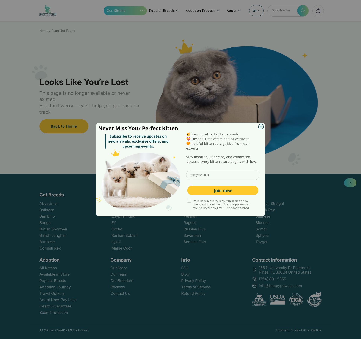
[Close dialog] (261, 126)
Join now (223, 190)
